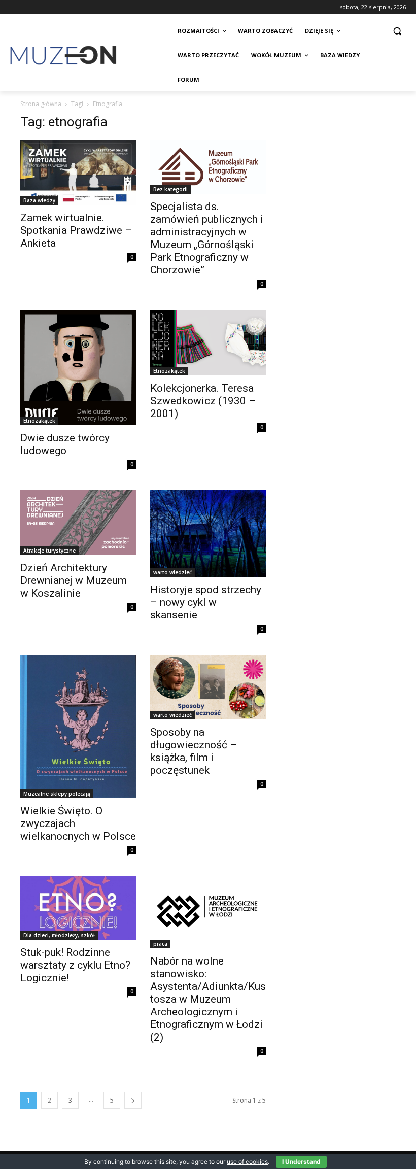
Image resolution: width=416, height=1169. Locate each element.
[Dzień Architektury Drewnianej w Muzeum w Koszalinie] (78, 522)
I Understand (301, 1161)
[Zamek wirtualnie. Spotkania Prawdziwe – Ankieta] (78, 172)
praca (160, 943)
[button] (397, 31)
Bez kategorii (170, 189)
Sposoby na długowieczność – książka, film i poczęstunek (193, 751)
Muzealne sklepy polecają (56, 793)
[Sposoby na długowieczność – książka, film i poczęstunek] (208, 687)
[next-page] (133, 1100)
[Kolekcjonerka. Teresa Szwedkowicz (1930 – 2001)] (208, 342)
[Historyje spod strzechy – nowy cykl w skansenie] (208, 533)
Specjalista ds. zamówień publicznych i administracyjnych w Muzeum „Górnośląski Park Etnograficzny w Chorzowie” (206, 238)
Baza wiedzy (39, 200)
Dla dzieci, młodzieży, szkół (59, 935)
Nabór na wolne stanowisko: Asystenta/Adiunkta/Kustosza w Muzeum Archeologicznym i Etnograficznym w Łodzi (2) (208, 999)
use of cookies (247, 1161)
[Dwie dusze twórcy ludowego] (78, 367)
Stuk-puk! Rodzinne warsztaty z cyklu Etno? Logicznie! (75, 965)
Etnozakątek (39, 420)
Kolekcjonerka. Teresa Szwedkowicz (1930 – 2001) (203, 401)
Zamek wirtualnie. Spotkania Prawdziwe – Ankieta (76, 230)
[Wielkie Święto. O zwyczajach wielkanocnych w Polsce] (78, 726)
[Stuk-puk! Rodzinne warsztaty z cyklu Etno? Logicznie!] (78, 908)
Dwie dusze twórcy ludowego (65, 444)
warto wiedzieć (172, 572)
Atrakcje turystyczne (49, 550)
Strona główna (40, 103)
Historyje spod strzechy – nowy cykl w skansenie (205, 602)
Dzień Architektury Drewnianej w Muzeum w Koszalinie (73, 580)
